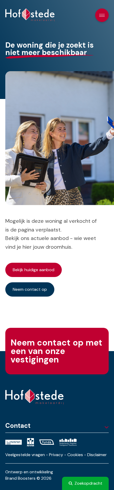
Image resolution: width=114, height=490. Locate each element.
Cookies (75, 454)
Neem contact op (30, 289)
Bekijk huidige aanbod (33, 270)
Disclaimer (97, 454)
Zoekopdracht (88, 483)
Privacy (56, 454)
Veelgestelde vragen (25, 454)
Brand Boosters (20, 478)
